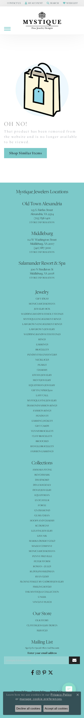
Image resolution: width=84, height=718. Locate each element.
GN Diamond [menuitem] (42, 510)
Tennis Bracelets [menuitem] (42, 431)
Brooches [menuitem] (42, 441)
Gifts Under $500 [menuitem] (42, 390)
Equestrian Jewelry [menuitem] (42, 385)
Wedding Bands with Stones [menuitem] (42, 334)
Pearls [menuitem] (42, 364)
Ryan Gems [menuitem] (42, 576)
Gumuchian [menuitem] (42, 515)
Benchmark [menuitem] (42, 474)
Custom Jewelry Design (42, 625)
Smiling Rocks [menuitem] (42, 586)
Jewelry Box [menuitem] (42, 308)
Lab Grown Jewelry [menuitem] (42, 329)
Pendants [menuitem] (42, 415)
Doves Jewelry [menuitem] (42, 490)
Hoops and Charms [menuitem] (42, 520)
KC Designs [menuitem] (42, 525)
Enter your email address (42, 653)
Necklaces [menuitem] (42, 359)
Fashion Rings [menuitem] (42, 410)
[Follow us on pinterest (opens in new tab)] (44, 672)
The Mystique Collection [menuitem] (42, 591)
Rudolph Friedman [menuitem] (42, 571)
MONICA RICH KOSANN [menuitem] (42, 303)
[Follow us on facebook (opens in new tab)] (32, 672)
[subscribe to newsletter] (74, 660)
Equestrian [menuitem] (42, 495)
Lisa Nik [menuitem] (42, 535)
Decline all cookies (28, 708)
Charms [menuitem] (42, 370)
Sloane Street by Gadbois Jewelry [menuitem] (42, 581)
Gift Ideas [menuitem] (42, 298)
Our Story (42, 620)
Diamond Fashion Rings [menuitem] (42, 405)
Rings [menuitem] (42, 339)
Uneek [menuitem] (42, 597)
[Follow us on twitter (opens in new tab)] (50, 672)
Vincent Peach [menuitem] (42, 602)
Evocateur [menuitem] (42, 500)
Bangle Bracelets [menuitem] (42, 446)
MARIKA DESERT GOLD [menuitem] (42, 541)
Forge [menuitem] (42, 505)
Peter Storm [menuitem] (42, 561)
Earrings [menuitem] (42, 344)
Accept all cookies (56, 708)
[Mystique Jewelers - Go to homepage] (42, 20)
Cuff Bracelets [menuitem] (42, 436)
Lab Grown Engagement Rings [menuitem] (42, 324)
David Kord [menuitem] (42, 479)
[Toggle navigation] (7, 29)
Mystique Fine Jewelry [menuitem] (42, 400)
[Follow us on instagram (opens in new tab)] (38, 672)
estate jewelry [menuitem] (42, 375)
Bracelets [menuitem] (42, 349)
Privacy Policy (61, 694)
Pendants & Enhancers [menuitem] (42, 354)
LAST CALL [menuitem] (42, 395)
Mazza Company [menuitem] (42, 546)
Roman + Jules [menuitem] (42, 566)
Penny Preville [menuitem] (42, 556)
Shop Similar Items (25, 153)
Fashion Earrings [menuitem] (42, 451)
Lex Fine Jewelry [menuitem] (42, 530)
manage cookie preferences (41, 698)
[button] (13, 3)
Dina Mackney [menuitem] (42, 485)
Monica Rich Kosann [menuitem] (42, 551)
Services (42, 630)
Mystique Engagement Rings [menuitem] (42, 319)
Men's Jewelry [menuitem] (42, 380)
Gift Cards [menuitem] (42, 426)
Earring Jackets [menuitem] (42, 420)
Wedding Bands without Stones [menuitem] (42, 314)
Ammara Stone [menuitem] (42, 469)
